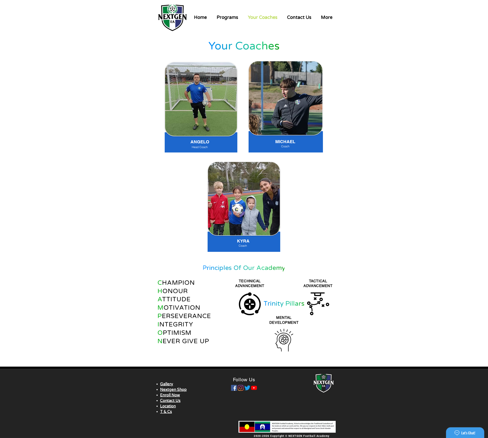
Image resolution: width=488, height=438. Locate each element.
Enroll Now (170, 395)
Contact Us (170, 400)
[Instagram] (241, 388)
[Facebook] (234, 388)
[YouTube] (254, 388)
